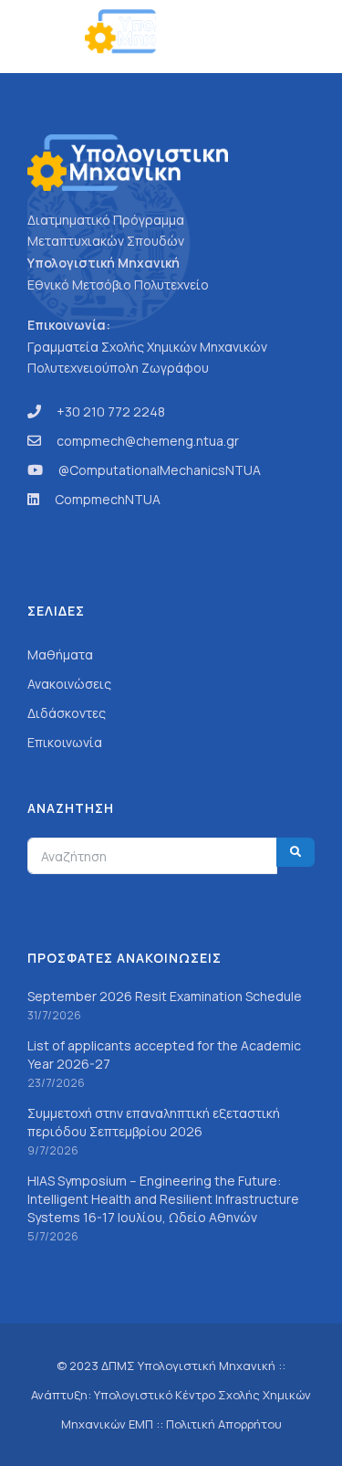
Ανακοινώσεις (69, 683)
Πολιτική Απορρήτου (224, 1424)
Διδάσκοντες (66, 713)
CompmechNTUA (108, 499)
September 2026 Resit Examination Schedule (164, 996)
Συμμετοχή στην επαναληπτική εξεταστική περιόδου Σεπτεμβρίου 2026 (153, 1122)
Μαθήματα (60, 654)
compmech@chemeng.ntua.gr (148, 440)
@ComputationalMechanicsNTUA (159, 470)
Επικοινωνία (64, 742)
